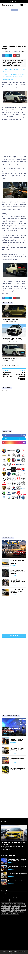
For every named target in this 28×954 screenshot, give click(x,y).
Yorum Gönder (5, 391)
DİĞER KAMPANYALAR (6, 895)
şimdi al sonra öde (15, 913)
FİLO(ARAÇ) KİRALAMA (6, 897)
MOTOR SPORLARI (5, 899)
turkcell (24, 909)
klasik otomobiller (6, 909)
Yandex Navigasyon (6, 907)
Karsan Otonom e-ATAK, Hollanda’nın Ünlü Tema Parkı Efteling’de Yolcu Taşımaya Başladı (14, 77)
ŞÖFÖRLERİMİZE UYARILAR (18, 911)
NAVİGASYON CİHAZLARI (14, 899)
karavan (17, 907)
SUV (11, 901)
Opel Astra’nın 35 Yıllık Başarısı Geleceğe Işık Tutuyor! (13, 843)
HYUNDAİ (13, 365)
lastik (12, 909)
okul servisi (17, 909)
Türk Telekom (4, 905)
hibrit (12, 907)
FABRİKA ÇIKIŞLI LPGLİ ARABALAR (17, 895)
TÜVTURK (22, 903)
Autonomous (15, 893)
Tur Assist (16, 903)
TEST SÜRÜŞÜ (15, 901)
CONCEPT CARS (22, 893)
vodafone (4, 911)
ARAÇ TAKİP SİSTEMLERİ (6, 893)
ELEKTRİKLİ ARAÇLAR (6, 365)
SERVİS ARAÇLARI (5, 901)
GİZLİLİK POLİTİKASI (15, 897)
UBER (10, 905)
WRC (19, 905)
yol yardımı (9, 911)
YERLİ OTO (23, 905)
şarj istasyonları (5, 913)
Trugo (11, 903)
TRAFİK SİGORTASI (5, 903)
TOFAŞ (21, 901)
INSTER (22, 51)
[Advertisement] (14, 27)
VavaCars (14, 905)
